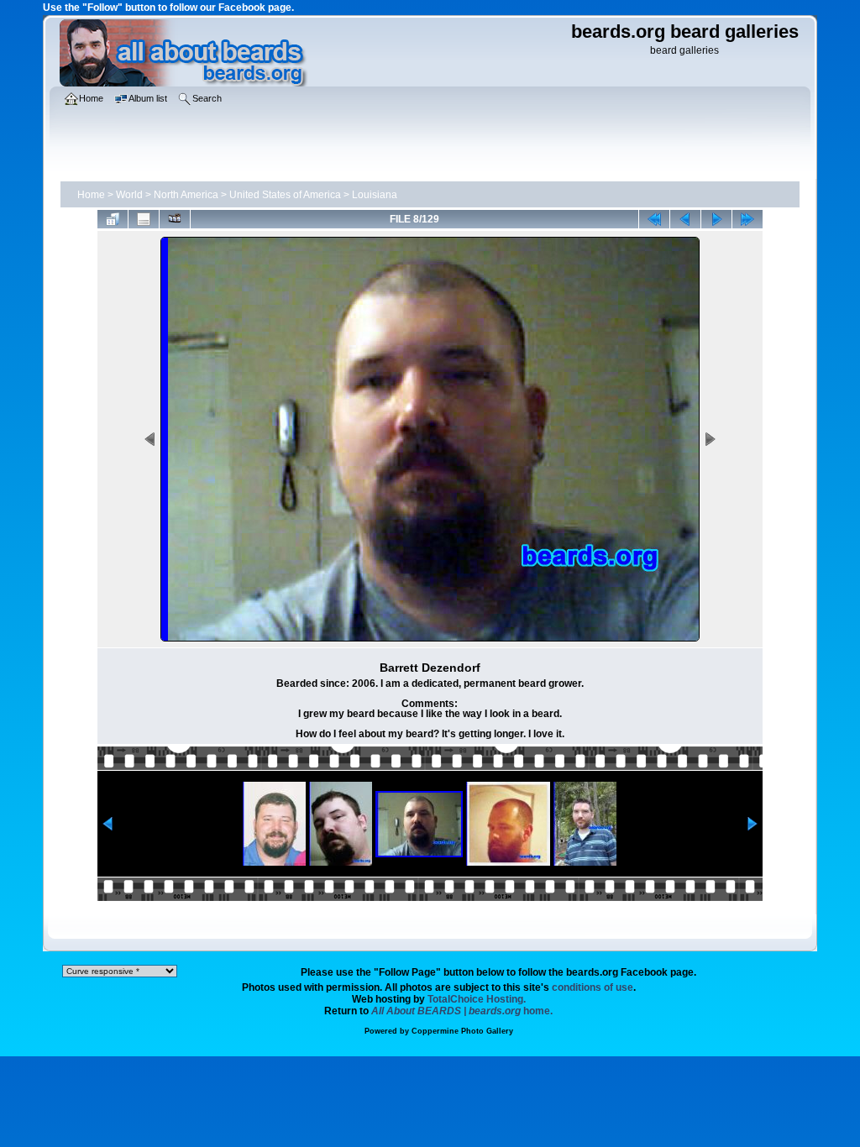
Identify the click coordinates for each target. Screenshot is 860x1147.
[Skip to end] (747, 219)
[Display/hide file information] (143, 219)
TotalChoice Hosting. (476, 999)
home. (462, 1011)
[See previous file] (685, 219)
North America (186, 195)
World (129, 195)
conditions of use (592, 987)
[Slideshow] (175, 219)
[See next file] (716, 219)
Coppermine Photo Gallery (462, 1031)
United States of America (285, 195)
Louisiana (374, 195)
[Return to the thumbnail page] (112, 219)
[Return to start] (654, 219)
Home (91, 195)
